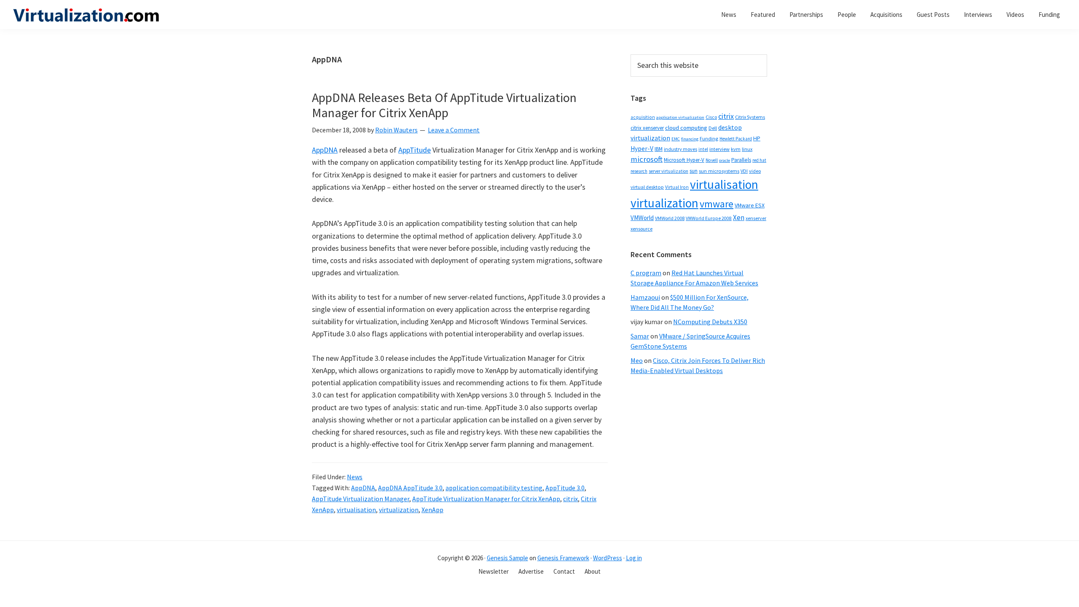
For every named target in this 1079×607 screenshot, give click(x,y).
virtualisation (356, 509)
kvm (736, 149)
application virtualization (680, 117)
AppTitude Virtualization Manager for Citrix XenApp (486, 498)
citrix (570, 498)
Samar (640, 336)
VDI (744, 171)
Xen (738, 217)
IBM (659, 149)
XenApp (432, 509)
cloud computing (686, 128)
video (755, 171)
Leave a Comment (454, 130)
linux (747, 149)
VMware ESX (750, 205)
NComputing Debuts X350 (710, 321)
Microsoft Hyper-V (684, 159)
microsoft (647, 159)
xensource (641, 229)
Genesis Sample (507, 558)
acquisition (643, 117)
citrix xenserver (647, 128)
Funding (709, 138)
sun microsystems (719, 171)
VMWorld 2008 (669, 218)
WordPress (607, 558)
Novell (712, 160)
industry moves (680, 149)
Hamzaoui (645, 297)
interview (719, 149)
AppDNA (325, 150)
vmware (716, 203)
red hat (759, 160)
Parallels (741, 160)
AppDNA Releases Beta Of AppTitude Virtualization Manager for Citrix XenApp (444, 105)
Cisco (711, 117)
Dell (713, 128)
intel (703, 149)
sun (694, 171)
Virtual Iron (677, 187)
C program (646, 273)
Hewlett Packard (735, 139)
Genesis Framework (563, 558)
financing (689, 139)
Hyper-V (642, 149)
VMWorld (642, 218)
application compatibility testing (494, 487)
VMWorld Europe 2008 (709, 218)
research (639, 171)
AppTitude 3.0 (565, 487)
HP (756, 138)
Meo (637, 360)
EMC (675, 139)
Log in (634, 558)
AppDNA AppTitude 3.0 (410, 487)
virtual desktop (647, 187)
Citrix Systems (750, 117)
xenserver (756, 218)
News (354, 477)
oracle (724, 160)
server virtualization (668, 171)
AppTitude (414, 150)
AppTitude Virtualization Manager (360, 498)
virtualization (399, 509)
